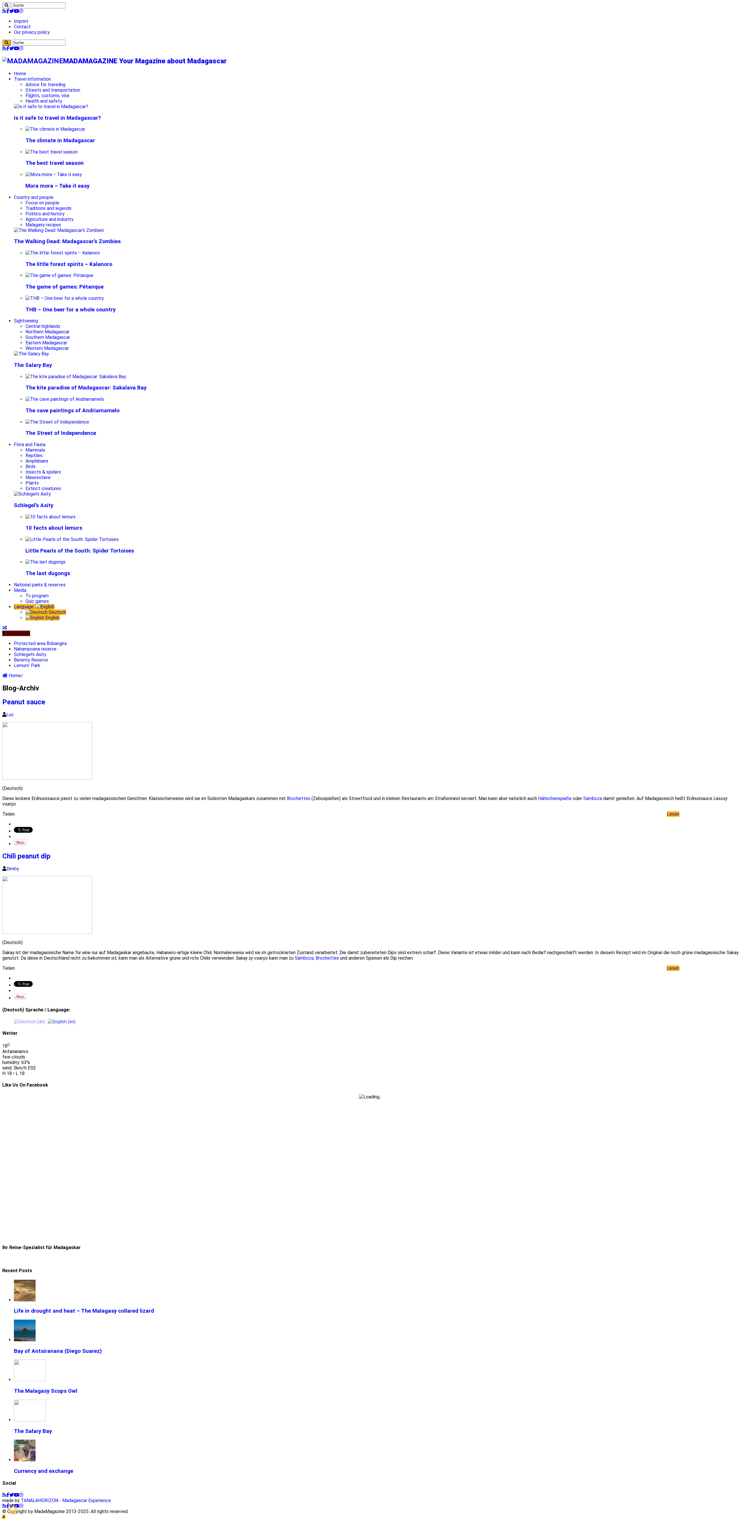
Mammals (35, 450)
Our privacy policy (32, 32)
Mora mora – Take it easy (57, 186)
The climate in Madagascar (60, 140)
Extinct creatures (43, 488)
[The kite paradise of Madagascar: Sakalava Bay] (75, 376)
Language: (25, 606)
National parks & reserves (40, 585)
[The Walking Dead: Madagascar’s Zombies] (59, 230)
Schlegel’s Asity (33, 505)
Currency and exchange (43, 1471)
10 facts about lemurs (53, 528)
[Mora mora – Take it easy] (53, 174)
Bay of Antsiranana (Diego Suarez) (58, 1351)
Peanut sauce (23, 702)
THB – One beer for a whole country (70, 309)
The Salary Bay (33, 365)
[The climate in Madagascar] (55, 129)
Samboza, (304, 958)
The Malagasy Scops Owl (45, 1391)
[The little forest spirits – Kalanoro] (62, 253)
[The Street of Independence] (57, 422)
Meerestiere (38, 477)
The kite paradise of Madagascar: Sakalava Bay (85, 388)
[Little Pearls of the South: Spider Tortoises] (72, 539)
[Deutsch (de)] (29, 1021)
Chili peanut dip (26, 856)
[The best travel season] (51, 152)
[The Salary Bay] (31, 354)
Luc (10, 714)
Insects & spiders (43, 472)
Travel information (32, 79)
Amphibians (36, 461)
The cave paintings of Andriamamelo (72, 410)
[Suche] (6, 5)
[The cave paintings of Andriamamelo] (64, 399)
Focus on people (42, 203)
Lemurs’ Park (27, 665)
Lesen (673, 814)
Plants (32, 483)
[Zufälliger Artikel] (4, 628)
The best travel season (54, 163)
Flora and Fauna (29, 444)
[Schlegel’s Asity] (32, 494)
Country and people (34, 197)
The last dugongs (47, 573)
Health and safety (43, 101)
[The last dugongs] (45, 562)
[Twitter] (11, 11)
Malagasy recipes (43, 225)
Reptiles (34, 455)
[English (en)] (62, 1021)
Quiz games (37, 601)
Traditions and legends (48, 208)
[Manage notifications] (12, 1509)
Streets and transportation (52, 90)
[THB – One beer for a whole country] (64, 298)
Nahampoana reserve (35, 649)
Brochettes (298, 798)
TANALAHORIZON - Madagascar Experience (66, 1500)
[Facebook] (7, 11)
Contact (22, 26)
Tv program (37, 596)
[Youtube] (16, 11)
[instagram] (21, 11)
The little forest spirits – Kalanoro (68, 264)
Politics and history (45, 214)
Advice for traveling (45, 84)
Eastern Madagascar (46, 343)
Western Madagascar (47, 348)
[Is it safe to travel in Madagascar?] (51, 106)
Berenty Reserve (31, 660)
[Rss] (4, 11)
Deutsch (56, 612)
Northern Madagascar (47, 332)
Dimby (12, 868)
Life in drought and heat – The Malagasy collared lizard (84, 1311)
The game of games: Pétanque (64, 287)
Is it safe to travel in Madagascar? (57, 118)
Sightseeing (26, 321)
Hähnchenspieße (555, 798)
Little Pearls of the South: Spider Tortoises (79, 551)
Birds (30, 466)
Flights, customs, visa (47, 95)
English (52, 617)
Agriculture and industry (49, 219)
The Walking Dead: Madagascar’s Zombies (67, 241)
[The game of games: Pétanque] (59, 275)
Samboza (592, 798)
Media (20, 590)
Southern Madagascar (47, 337)
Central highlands (42, 326)
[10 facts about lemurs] (50, 517)
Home (20, 73)
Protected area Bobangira (40, 643)
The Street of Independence (60, 433)
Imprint (21, 21)
